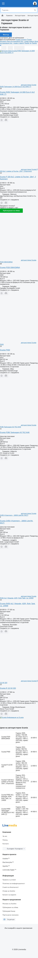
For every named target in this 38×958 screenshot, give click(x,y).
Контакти (6, 844)
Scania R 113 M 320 (8, 688)
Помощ (5, 840)
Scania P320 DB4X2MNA (10, 267)
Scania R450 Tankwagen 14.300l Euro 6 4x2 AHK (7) (7, 811)
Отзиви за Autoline (9, 891)
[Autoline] (2, 15)
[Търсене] (35, 10)
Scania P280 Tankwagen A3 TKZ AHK (15, 432)
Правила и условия (9, 880)
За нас (5, 836)
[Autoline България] (14, 3)
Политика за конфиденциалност (14, 883)
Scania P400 (5, 350)
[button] (35, 3)
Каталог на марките (9, 895)
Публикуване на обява (11, 210)
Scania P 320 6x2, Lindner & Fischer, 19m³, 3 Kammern (7, 781)
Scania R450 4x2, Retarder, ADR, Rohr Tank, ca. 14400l (7, 797)
